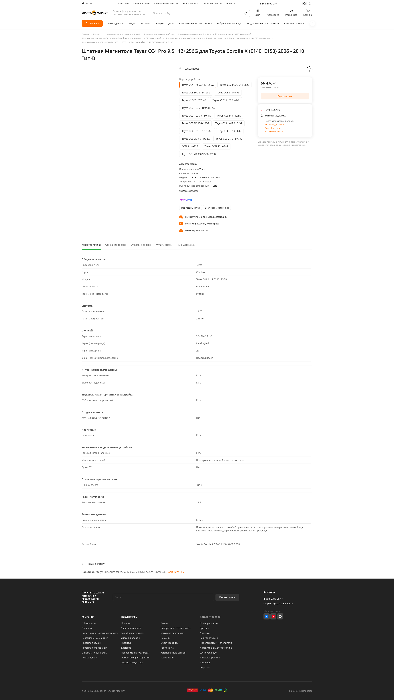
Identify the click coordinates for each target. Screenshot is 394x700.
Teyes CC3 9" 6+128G (229, 115)
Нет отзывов (192, 68)
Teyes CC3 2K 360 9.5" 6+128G (199, 154)
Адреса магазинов (131, 627)
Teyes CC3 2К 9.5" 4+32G (196, 138)
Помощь (165, 637)
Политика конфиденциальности (100, 632)
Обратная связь (169, 642)
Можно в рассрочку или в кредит (203, 223)
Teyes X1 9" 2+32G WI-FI (226, 100)
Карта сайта (167, 647)
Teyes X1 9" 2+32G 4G (194, 100)
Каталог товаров (210, 616)
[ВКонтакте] (266, 616)
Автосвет (205, 662)
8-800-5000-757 (268, 3)
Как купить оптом (274, 131)
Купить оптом (164, 244)
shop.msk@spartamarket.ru (278, 603)
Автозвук (205, 632)
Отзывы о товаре (141, 244)
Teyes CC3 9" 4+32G (230, 131)
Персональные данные (95, 637)
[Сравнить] (308, 70)
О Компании (89, 623)
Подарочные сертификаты (176, 627)
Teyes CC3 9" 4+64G (228, 92)
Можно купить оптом (196, 230)
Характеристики (91, 244)
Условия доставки (274, 124)
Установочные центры (173, 652)
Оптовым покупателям (94, 652)
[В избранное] (308, 66)
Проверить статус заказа (135, 652)
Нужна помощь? (186, 244)
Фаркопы (205, 667)
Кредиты (126, 642)
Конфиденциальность (300, 690)
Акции (164, 623)
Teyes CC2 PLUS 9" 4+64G (196, 115)
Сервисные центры (132, 662)
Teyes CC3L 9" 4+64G (216, 146)
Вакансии (87, 627)
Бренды (204, 627)
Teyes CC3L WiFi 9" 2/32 (228, 123)
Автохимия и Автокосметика (216, 647)
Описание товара (115, 244)
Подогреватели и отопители (216, 642)
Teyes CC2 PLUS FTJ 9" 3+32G (198, 108)
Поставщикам (89, 657)
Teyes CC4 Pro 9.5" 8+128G (197, 131)
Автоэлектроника (210, 657)
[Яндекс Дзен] (280, 616)
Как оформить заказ (132, 632)
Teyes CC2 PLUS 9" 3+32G (234, 85)
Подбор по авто (209, 623)
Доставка (126, 647)
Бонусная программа (172, 632)
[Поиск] (246, 13)
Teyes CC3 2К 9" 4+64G (229, 138)
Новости (126, 623)
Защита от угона (209, 637)
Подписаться (227, 597)
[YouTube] (273, 616)
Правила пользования (94, 647)
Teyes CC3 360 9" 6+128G (196, 92)
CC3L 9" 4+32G (190, 146)
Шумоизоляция (208, 652)
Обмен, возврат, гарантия (135, 657)
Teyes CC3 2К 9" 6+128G (195, 123)
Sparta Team (167, 657)
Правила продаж (91, 642)
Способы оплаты (274, 128)
